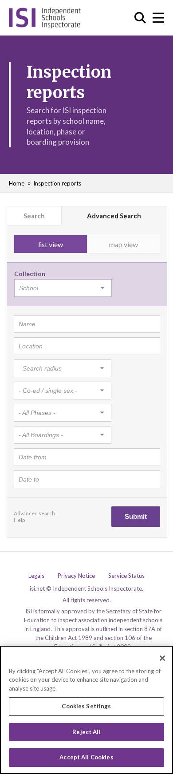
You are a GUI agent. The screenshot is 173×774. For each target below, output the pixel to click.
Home (16, 183)
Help (19, 520)
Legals (36, 576)
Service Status (126, 576)
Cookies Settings (86, 706)
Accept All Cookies (86, 757)
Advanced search (34, 513)
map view (123, 244)
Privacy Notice (76, 576)
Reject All (86, 731)
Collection (29, 273)
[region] (86, 710)
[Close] (162, 658)
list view (50, 244)
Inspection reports (57, 183)
